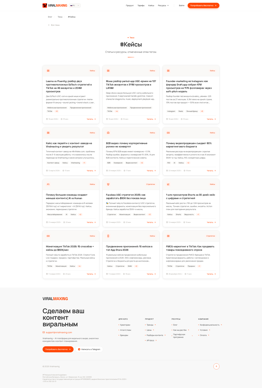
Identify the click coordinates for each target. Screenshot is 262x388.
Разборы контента (155, 335)
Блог (50, 16)
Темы (60, 16)
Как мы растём (180, 330)
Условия (204, 330)
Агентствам (125, 330)
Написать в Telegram (90, 349)
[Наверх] (216, 366)
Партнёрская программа (179, 335)
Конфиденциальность (209, 324)
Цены (149, 330)
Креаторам (125, 324)
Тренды (150, 324)
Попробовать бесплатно (201, 5)
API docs (150, 340)
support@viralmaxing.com (59, 332)
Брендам (124, 335)
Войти (181, 5)
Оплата (203, 335)
